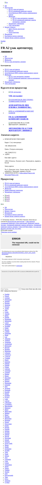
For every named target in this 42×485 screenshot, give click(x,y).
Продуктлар (9, 7)
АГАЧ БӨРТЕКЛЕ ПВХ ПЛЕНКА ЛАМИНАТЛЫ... (20, 106)
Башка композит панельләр (14, 190)
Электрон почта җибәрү (9, 232)
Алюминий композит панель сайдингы (20, 225)
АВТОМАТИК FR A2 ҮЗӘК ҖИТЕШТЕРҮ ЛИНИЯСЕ (20, 129)
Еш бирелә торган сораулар (14, 36)
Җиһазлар (12, 16)
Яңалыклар (8, 34)
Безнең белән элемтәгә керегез (15, 38)
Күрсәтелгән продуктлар (16, 221)
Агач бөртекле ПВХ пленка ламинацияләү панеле (21, 73)
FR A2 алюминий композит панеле (20, 11)
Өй (6, 6)
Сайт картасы (30, 221)
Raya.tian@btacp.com (11, 175)
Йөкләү (11, 30)
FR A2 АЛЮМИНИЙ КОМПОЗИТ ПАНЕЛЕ (19, 118)
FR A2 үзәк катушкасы (16, 9)
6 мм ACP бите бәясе (26, 227)
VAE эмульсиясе (14, 25)
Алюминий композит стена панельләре (14, 223)
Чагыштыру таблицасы (16, 23)
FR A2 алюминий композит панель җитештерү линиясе (24, 21)
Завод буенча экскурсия (16, 29)
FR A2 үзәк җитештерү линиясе (23, 18)
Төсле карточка (14, 32)
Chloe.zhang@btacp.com (27, 173)
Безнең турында (10, 27)
